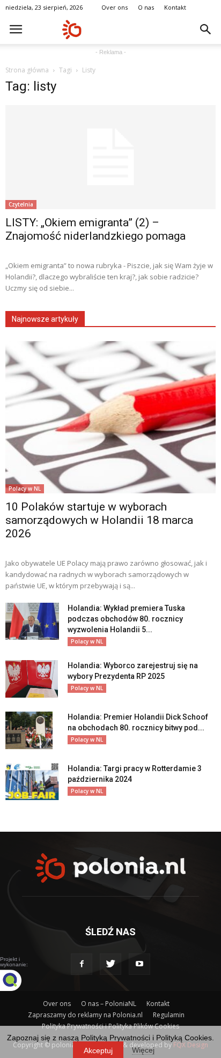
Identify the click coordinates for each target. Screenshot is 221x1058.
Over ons (114, 7)
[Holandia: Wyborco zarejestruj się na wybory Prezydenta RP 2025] (31, 679)
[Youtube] (139, 964)
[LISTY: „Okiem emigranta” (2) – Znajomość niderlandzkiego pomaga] (110, 157)
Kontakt (175, 7)
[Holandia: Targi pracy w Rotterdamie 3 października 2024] (32, 781)
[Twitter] (110, 964)
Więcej (143, 1050)
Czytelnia (21, 204)
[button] (206, 29)
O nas (146, 7)
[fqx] (19, 980)
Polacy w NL (25, 488)
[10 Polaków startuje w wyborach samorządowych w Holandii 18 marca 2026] (110, 417)
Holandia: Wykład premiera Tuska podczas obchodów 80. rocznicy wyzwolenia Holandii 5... (126, 619)
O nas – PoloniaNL (108, 1003)
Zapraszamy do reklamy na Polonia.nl (85, 1014)
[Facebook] (81, 964)
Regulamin (169, 1014)
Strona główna (27, 70)
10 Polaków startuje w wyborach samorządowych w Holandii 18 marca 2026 (99, 520)
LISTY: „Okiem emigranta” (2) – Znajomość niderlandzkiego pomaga (95, 229)
